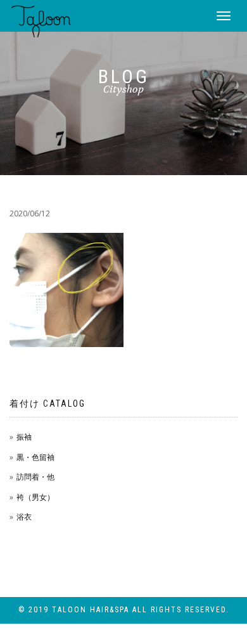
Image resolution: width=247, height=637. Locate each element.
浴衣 (24, 516)
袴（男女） (35, 497)
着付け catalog (48, 403)
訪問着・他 (35, 476)
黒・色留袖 (35, 457)
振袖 (24, 436)
